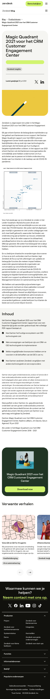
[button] (23, 616)
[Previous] (20, 572)
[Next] (29, 572)
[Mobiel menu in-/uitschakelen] (46, 3)
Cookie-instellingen (36, 689)
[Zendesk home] (7, 3)
